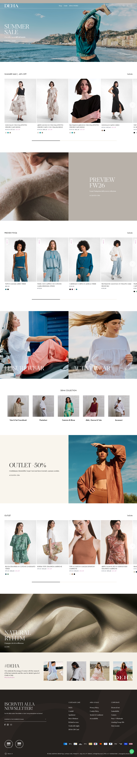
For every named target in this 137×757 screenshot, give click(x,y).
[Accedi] (127, 6)
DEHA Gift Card (73, 729)
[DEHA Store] (11, 5)
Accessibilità (94, 718)
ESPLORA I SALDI (10, 41)
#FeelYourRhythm (9, 677)
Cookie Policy (94, 711)
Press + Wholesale (117, 718)
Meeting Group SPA (117, 722)
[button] (133, 105)
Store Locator (115, 726)
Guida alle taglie (73, 726)
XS (13, 120)
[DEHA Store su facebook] (4, 725)
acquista (8, 373)
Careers (113, 715)
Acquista (76, 373)
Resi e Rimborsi (73, 718)
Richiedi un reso (73, 722)
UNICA (52, 562)
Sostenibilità (115, 711)
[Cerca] (120, 6)
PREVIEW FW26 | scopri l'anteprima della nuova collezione (68, 2)
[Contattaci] (124, 6)
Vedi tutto (130, 74)
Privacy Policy (94, 707)
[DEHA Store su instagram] (8, 725)
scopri (7, 647)
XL (27, 120)
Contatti (71, 711)
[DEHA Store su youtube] (11, 724)
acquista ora (14, 475)
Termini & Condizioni (96, 715)
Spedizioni (71, 715)
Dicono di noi (115, 707)
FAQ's (70, 707)
